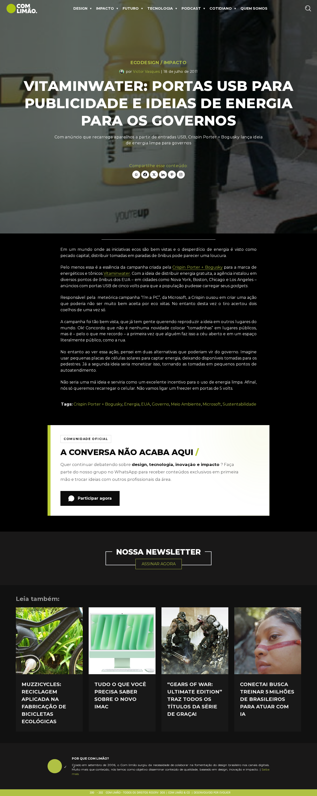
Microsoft (212, 404)
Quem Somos (253, 8)
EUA (145, 404)
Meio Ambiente (186, 404)
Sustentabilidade (239, 404)
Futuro (131, 8)
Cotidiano (221, 8)
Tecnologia (160, 8)
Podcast (191, 8)
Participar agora (95, 498)
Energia (131, 404)
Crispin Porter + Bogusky (197, 267)
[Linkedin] (163, 175)
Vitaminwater (117, 273)
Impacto (105, 8)
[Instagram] (181, 175)
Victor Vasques (146, 71)
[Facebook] (145, 175)
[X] (154, 175)
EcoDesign (145, 62)
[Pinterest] (172, 175)
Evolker (225, 792)
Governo (160, 404)
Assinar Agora (159, 564)
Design (80, 8)
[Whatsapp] (136, 175)
